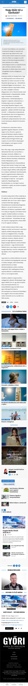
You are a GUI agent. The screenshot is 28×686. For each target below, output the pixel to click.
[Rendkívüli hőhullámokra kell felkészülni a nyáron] (14, 394)
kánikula (16, 302)
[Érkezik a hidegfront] (14, 413)
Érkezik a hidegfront (7, 422)
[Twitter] (11, 306)
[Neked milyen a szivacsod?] (5, 504)
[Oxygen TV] (14, 601)
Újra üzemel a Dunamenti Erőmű (11, 348)
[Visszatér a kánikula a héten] (14, 377)
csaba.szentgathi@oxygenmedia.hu (14, 620)
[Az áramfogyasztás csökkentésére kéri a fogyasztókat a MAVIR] (14, 357)
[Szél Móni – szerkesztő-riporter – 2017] (14, 581)
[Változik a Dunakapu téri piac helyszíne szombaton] (6, 554)
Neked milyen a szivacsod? (18, 503)
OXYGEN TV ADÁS (11, 608)
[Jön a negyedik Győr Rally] (6, 547)
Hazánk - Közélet (6, 327)
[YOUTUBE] (16, 628)
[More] (18, 306)
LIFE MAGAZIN (17, 6)
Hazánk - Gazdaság (6, 363)
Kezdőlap (10, 6)
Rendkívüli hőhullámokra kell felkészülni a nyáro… (13, 403)
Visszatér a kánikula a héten (10, 385)
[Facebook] (7, 306)
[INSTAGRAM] (21, 628)
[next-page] (5, 510)
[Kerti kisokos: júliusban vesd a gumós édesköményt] (5, 490)
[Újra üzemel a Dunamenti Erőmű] (14, 340)
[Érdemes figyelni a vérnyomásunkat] (5, 497)
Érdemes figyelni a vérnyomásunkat (15, 496)
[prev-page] (2, 510)
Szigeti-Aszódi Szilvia (16, 469)
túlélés (11, 302)
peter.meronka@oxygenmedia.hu (14, 625)
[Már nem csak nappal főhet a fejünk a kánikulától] (14, 321)
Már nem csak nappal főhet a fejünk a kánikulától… (13, 330)
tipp (7, 302)
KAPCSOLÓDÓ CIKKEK (8, 481)
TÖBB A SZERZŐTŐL (9, 484)
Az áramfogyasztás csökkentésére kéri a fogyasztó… (13, 366)
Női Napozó (19, 18)
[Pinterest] (14, 306)
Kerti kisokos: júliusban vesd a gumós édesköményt (17, 490)
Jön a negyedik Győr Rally (17, 545)
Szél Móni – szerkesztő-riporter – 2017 (12, 588)
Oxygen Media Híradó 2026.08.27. (10, 532)
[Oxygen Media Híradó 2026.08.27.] (14, 522)
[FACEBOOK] (18, 628)
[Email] (10, 475)
